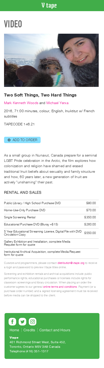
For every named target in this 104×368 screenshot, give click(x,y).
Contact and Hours (54, 330)
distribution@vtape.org (71, 263)
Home (14, 330)
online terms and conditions (60, 286)
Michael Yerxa (57, 103)
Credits (29, 330)
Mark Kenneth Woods (21, 103)
